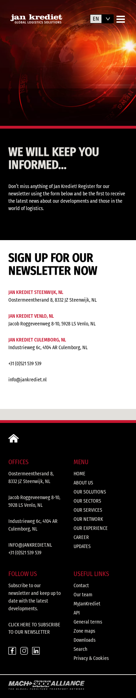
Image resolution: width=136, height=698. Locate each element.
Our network (88, 519)
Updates (82, 546)
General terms (88, 622)
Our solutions (90, 492)
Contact (81, 586)
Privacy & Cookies (91, 658)
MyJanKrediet (87, 604)
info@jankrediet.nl (27, 380)
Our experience (91, 528)
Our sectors (87, 501)
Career (81, 537)
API (77, 613)
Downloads (85, 640)
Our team (83, 595)
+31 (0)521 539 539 (24, 364)
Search (80, 649)
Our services (88, 510)
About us (83, 483)
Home (79, 474)
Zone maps (84, 631)
